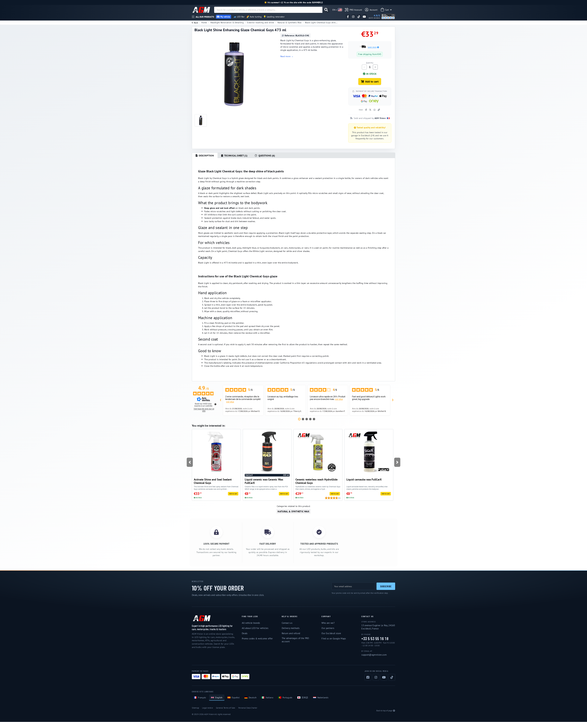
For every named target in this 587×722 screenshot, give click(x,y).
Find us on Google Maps (333, 638)
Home (204, 22)
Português (287, 697)
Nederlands (322, 697)
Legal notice (207, 708)
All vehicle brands (251, 622)
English (219, 697)
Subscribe (385, 586)
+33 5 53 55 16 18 (374, 638)
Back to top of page (384, 710)
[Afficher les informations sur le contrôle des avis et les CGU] (215, 404)
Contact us (287, 622)
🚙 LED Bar (239, 16)
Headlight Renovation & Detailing (227, 22)
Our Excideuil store (331, 633)
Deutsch (253, 697)
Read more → (287, 56)
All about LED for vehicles (255, 628)
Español (236, 697)
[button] (190, 462)
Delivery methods (290, 628)
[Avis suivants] (393, 400)
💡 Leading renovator (274, 16)
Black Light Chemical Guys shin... (321, 22)
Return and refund (291, 633)
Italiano (269, 697)
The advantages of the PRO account (295, 640)
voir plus (230, 402)
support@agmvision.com (374, 654)
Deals (244, 633)
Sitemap (195, 708)
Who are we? (328, 622)
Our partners (327, 628)
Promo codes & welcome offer (257, 638)
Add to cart (371, 81)
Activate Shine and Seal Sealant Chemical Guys (213, 481)
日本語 (305, 697)
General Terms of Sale (225, 708)
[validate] (326, 10)
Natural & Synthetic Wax (289, 22)
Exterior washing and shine (260, 22)
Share (361, 110)
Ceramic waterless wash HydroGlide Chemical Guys (316, 481)
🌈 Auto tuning (254, 16)
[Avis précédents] (220, 400)
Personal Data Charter (247, 708)
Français (202, 697)
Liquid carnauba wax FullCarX (364, 479)
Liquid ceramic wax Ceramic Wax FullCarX (264, 481)
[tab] (205, 155)
